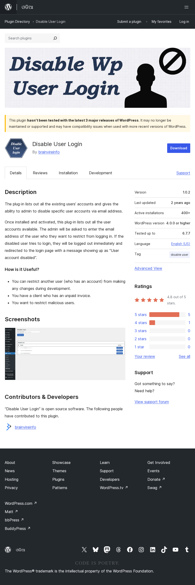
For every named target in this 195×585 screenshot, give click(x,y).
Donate (156, 479)
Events (153, 470)
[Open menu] (187, 7)
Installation (68, 172)
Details (16, 172)
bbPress (14, 520)
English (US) (180, 244)
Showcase (61, 462)
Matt (11, 511)
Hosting (11, 479)
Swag (154, 487)
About (10, 462)
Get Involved (158, 462)
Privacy (11, 487)
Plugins (58, 479)
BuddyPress (18, 528)
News (10, 470)
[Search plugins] (55, 38)
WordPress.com (21, 503)
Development (100, 172)
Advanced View (148, 268)
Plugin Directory (17, 21)
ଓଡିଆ (20, 549)
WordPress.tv (114, 487)
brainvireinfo (49, 152)
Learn (105, 462)
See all (184, 356)
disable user (179, 254)
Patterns (59, 487)
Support (183, 172)
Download (178, 148)
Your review (145, 356)
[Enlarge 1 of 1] (119, 334)
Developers (110, 479)
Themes (59, 470)
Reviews (40, 172)
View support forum (152, 401)
